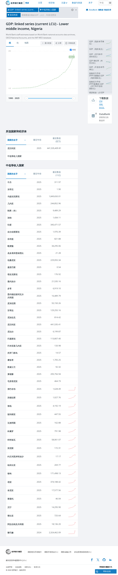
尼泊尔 (10, 331)
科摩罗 (10, 431)
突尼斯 (10, 448)
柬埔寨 (10, 374)
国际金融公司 (66, 552)
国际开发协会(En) (51, 552)
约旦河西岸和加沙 (15, 456)
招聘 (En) (28, 567)
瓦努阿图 (11, 422)
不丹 (9, 182)
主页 (40, 3)
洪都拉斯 (11, 397)
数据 (27, 3)
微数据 (100, 10)
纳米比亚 (11, 465)
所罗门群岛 (12, 352)
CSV (100, 101)
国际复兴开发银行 (35, 552)
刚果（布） (12, 210)
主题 (63, 3)
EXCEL (101, 108)
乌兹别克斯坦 (13, 196)
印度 (9, 224)
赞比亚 (10, 515)
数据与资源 (77, 3)
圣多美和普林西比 (15, 253)
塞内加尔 (11, 281)
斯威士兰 (11, 367)
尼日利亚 (11, 148)
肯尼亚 (10, 490)
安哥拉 (10, 310)
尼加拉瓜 (11, 317)
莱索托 (10, 498)
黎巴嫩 (10, 532)
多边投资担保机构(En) (82, 552)
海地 (9, 406)
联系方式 (37, 567)
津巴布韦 (11, 389)
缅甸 (9, 473)
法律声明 (9, 567)
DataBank (93, 10)
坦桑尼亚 (11, 260)
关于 (90, 3)
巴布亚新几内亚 (14, 345)
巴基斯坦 (11, 338)
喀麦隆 (10, 246)
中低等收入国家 (14, 156)
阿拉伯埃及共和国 (15, 524)
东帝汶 (10, 189)
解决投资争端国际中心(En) (16, 560)
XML (101, 104)
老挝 (9, 482)
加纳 (9, 217)
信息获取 (18, 567)
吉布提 (10, 239)
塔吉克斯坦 (12, 274)
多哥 (9, 288)
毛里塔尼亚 (12, 381)
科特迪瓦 (11, 439)
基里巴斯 (11, 267)
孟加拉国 (11, 303)
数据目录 (107, 10)
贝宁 (9, 507)
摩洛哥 (10, 360)
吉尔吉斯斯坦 (13, 231)
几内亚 (10, 203)
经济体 (52, 3)
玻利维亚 (11, 414)
